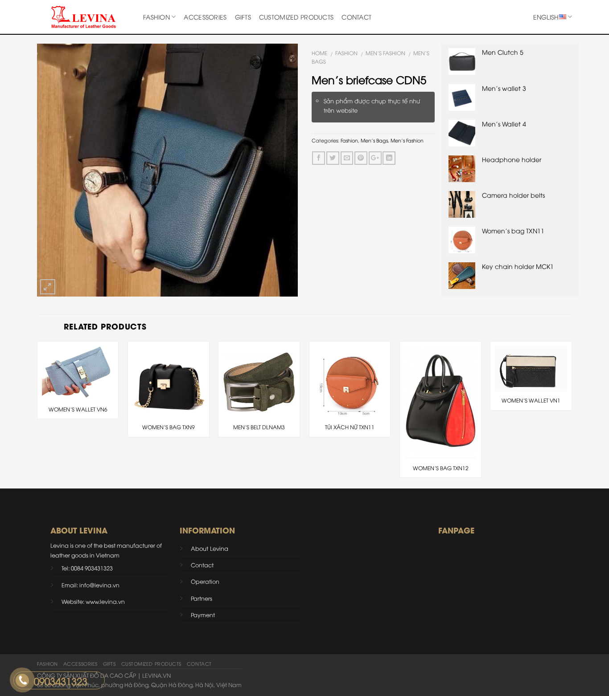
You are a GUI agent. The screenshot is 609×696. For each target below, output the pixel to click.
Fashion (156, 16)
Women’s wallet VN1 (531, 400)
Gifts (243, 16)
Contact (356, 16)
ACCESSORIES (205, 16)
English (546, 16)
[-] (83, 16)
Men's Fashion (385, 53)
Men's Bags (374, 140)
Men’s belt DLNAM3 (259, 427)
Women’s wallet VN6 (78, 409)
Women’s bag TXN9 (168, 427)
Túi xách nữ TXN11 (349, 427)
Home (319, 53)
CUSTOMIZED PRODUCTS (296, 16)
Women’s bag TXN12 (441, 468)
